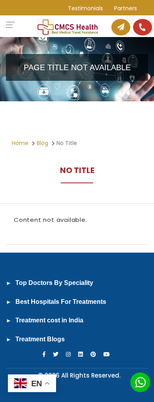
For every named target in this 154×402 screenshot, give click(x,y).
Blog (42, 143)
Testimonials (85, 8)
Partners (125, 8)
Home (20, 143)
